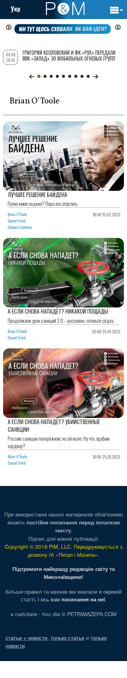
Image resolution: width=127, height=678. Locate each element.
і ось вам (71, 599)
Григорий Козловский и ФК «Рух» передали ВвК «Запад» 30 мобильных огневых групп (69, 55)
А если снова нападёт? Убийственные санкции (54, 425)
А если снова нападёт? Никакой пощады (58, 311)
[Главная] (65, 8)
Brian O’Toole (17, 214)
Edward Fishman (20, 227)
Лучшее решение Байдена (37, 195)
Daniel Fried (17, 220)
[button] (31, 76)
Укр (15, 8)
